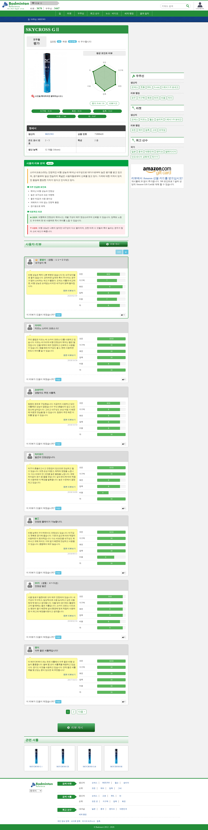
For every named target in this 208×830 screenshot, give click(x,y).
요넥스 (135, 87)
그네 (154, 130)
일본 (134, 152)
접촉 (147, 130)
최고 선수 (94, 13)
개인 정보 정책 (63, 821)
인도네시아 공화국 (140, 157)
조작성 (162, 130)
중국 (140, 152)
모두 (134, 98)
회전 (149, 98)
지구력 (141, 98)
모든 (134, 130)
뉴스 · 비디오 (112, 13)
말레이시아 (170, 152)
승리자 (159, 119)
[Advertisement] (157, 46)
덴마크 (159, 152)
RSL (149, 87)
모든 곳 (95, 801)
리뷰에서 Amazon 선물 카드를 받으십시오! (157, 178)
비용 (163, 98)
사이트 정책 (75, 821)
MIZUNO (106, 783)
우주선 (81, 13)
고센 (104, 796)
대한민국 (149, 152)
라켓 (69, 13)
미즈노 (144, 119)
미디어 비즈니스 (88, 821)
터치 (156, 98)
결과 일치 (144, 13)
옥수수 (155, 157)
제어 (140, 130)
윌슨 (152, 119)
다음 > (81, 711)
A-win (156, 87)
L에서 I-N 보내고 (170, 87)
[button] (47, 73)
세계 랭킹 (129, 13)
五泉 (143, 87)
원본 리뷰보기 (69, 290)
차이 (170, 98)
